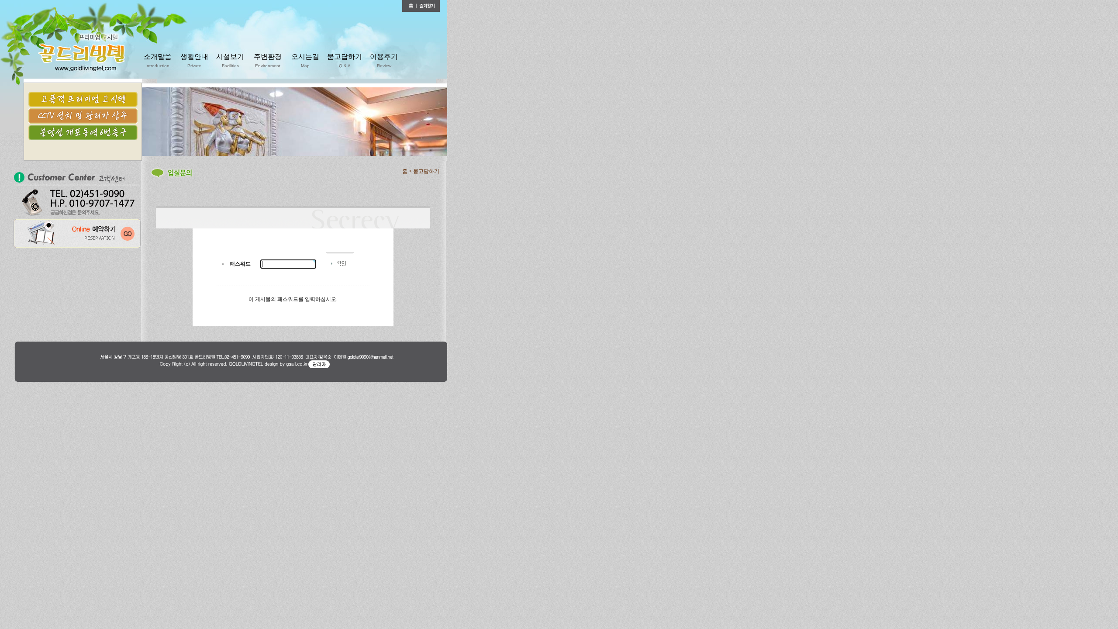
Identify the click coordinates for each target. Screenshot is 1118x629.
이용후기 (384, 60)
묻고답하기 (344, 60)
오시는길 (305, 60)
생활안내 (194, 60)
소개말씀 (158, 60)
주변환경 (268, 60)
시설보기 (230, 60)
